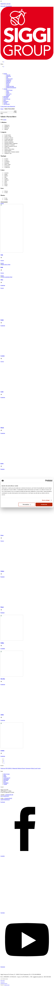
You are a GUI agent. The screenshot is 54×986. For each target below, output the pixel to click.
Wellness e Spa (8, 153)
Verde (6, 185)
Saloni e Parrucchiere (9, 149)
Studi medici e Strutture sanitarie (12, 151)
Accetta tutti (44, 504)
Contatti (5, 102)
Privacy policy (3, 980)
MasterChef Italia (10, 86)
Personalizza (26, 504)
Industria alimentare (9, 142)
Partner (7, 92)
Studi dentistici (8, 150)
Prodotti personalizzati (11, 87)
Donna (6, 191)
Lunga (6, 199)
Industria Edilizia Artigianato (11, 143)
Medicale (8, 82)
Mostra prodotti (4, 202)
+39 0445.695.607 (8, 798)
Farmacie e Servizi (9, 137)
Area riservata (6, 104)
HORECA (8, 81)
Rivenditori (5, 101)
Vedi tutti (8, 75)
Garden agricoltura (9, 139)
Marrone (7, 180)
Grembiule (7, 161)
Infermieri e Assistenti (9, 144)
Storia (7, 91)
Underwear (7, 167)
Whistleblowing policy (4, 983)
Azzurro (6, 173)
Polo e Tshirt (7, 164)
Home (2, 108)
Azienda (5, 88)
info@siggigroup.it (5, 796)
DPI (7, 77)
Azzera (4, 119)
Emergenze (8, 80)
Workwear (8, 76)
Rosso (6, 184)
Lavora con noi (6, 99)
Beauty (7, 83)
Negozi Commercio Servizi (11, 146)
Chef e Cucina (8, 136)
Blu (5, 177)
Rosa (6, 182)
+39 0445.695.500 (9, 794)
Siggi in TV (8, 94)
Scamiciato (7, 166)
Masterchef (15, 768)
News (4, 100)
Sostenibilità (6, 96)
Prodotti (5, 73)
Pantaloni (7, 163)
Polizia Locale (9, 78)
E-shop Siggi (4, 106)
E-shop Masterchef (11, 106)
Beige (6, 174)
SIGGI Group (9, 90)
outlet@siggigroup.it (5, 799)
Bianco (6, 175)
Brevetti (8, 95)
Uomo (6, 192)
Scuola (7, 85)
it (3, 61)
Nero (6, 181)
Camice (6, 158)
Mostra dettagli (46, 500)
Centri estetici (8, 135)
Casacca (6, 160)
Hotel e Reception (9, 140)
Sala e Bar (7, 147)
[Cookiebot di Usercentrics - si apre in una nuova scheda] (46, 481)
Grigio (6, 178)
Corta (6, 198)
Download (5, 97)
